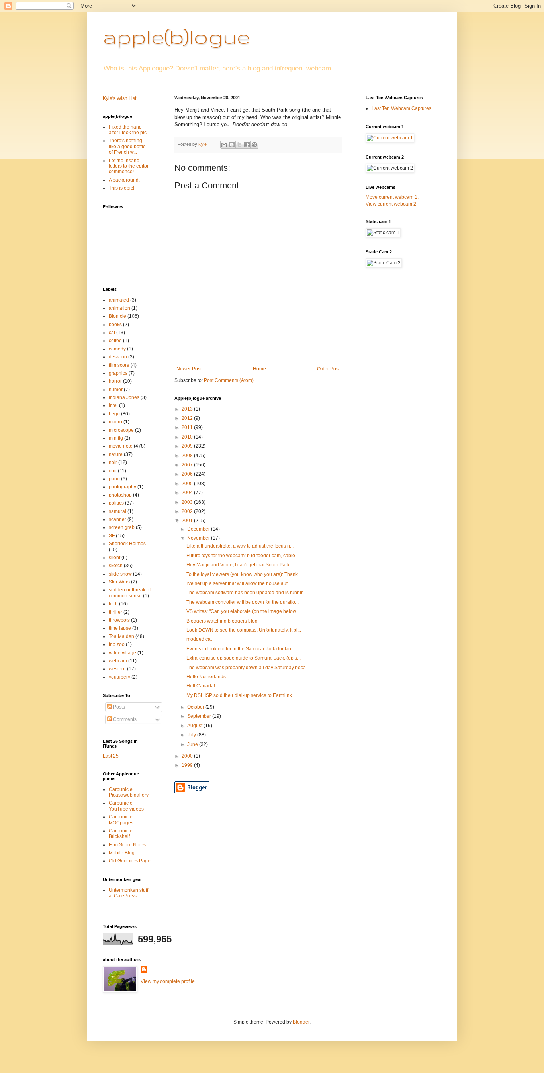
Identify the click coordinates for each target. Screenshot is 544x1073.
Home (259, 369)
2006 (188, 474)
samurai (117, 511)
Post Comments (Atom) (229, 380)
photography (122, 487)
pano (114, 479)
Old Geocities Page (130, 860)
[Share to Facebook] (247, 145)
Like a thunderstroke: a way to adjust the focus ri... (240, 546)
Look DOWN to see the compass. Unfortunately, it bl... (243, 630)
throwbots (119, 620)
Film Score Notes (127, 845)
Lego (114, 414)
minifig (116, 438)
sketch (116, 565)
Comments (124, 719)
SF (112, 535)
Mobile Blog (122, 853)
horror (115, 381)
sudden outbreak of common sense (130, 592)
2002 (188, 511)
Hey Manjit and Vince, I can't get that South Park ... (240, 565)
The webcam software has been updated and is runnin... (246, 592)
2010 (188, 437)
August (195, 725)
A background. (124, 180)
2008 (188, 455)
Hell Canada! (200, 686)
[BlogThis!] (232, 145)
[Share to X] (239, 145)
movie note (121, 446)
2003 (188, 502)
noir (113, 462)
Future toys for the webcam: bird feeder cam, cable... (242, 555)
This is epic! (121, 188)
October (196, 707)
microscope (121, 430)
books (115, 324)
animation (119, 308)
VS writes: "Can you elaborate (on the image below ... (243, 611)
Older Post (328, 369)
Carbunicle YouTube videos (126, 805)
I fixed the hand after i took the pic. (128, 129)
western (117, 669)
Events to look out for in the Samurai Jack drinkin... (240, 649)
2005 (188, 483)
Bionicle (117, 316)
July (192, 735)
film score (119, 365)
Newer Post (189, 369)
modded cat (199, 639)
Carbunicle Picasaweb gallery (129, 792)
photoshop (120, 495)
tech (113, 604)
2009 (188, 446)
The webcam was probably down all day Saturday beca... (247, 667)
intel (113, 405)
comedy (117, 349)
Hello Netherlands (206, 676)
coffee (115, 340)
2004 (188, 492)
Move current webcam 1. (392, 197)
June (193, 744)
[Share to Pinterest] (254, 145)
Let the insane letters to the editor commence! (129, 166)
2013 (188, 409)
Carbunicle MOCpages (121, 819)
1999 (188, 765)
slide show (120, 574)
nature (116, 454)
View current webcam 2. (391, 204)
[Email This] (224, 145)
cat (112, 332)
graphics (118, 373)
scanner (117, 519)
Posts (118, 707)
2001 (188, 520)
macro (115, 422)
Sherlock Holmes (127, 543)
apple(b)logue (176, 36)
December (199, 529)
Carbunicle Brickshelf (121, 833)
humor (116, 389)
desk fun (118, 357)
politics (116, 503)
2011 (188, 427)
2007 (188, 465)
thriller (115, 612)
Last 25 (111, 756)
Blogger (301, 1022)
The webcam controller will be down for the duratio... (242, 602)
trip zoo (117, 644)
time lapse (120, 628)
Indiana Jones (124, 397)
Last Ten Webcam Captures (401, 108)
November (199, 538)
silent (114, 557)
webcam (118, 661)
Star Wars (119, 582)
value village (122, 653)
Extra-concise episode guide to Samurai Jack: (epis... (243, 658)
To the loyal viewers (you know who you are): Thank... (243, 574)
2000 (188, 756)
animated (119, 300)
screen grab (122, 527)
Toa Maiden (121, 636)
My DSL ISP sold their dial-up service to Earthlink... (240, 695)
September (199, 716)
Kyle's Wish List (119, 98)
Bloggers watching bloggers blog (222, 621)
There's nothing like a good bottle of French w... (127, 146)
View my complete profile (168, 981)
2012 (188, 418)
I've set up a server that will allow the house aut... (238, 583)
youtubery (119, 677)
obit (113, 471)
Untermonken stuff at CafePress (128, 893)
